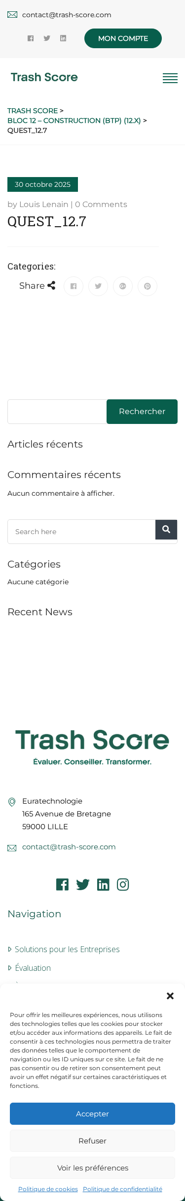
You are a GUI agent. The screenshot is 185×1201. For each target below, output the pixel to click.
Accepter (92, 1113)
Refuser (92, 1140)
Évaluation (33, 967)
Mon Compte (123, 38)
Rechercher (142, 411)
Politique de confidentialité (122, 1189)
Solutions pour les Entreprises (67, 949)
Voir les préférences (92, 1167)
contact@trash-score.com (69, 846)
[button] (170, 996)
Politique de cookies (48, 1189)
